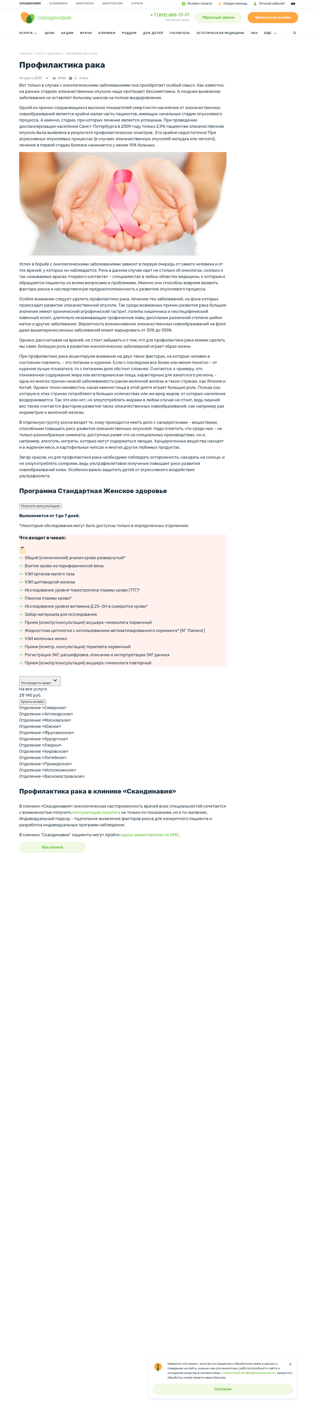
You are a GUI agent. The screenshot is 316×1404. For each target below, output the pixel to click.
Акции (67, 33)
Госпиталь (180, 33)
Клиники (106, 33)
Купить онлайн (32, 702)
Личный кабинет (272, 4)
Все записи (52, 847)
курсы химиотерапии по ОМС (150, 834)
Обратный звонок (218, 17)
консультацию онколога (96, 812)
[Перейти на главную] (46, 17)
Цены (50, 33)
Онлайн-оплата (199, 4)
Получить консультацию (40, 506)
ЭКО (254, 33)
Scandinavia (58, 3)
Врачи (86, 33)
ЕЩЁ (268, 33)
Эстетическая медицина (220, 33)
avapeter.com (112, 3)
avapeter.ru (85, 3)
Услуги (26, 33)
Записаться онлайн (273, 17)
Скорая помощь (235, 4)
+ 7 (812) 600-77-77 (169, 15)
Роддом (129, 33)
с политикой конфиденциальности (248, 1373)
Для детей (153, 33)
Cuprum (137, 3)
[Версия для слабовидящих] (294, 3)
